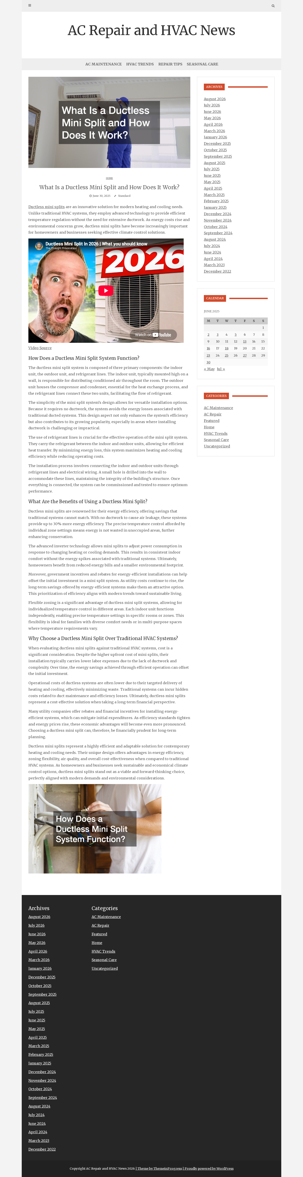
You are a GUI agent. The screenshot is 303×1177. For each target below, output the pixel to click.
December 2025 (217, 143)
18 (226, 348)
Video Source (40, 348)
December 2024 (217, 214)
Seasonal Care (202, 64)
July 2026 (212, 105)
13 (244, 341)
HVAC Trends (140, 64)
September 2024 (218, 233)
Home (109, 178)
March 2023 (214, 265)
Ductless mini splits (46, 207)
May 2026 (212, 118)
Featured (211, 420)
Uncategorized (217, 446)
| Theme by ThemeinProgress (159, 1169)
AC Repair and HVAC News (151, 30)
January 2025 (215, 207)
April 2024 (213, 258)
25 (226, 355)
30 (208, 362)
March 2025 (214, 195)
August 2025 (214, 163)
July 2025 (212, 169)
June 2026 (212, 111)
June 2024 (212, 252)
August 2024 (215, 239)
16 (208, 348)
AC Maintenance (103, 64)
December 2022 (217, 271)
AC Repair (213, 414)
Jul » (221, 369)
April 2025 (213, 188)
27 (245, 355)
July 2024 (212, 246)
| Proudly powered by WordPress (208, 1169)
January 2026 (215, 137)
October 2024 (215, 227)
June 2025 (212, 175)
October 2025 (215, 150)
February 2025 (216, 201)
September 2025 (218, 156)
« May (209, 369)
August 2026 (215, 99)
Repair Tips (170, 64)
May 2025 (212, 182)
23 (208, 355)
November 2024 (218, 220)
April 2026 (213, 124)
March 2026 (214, 131)
